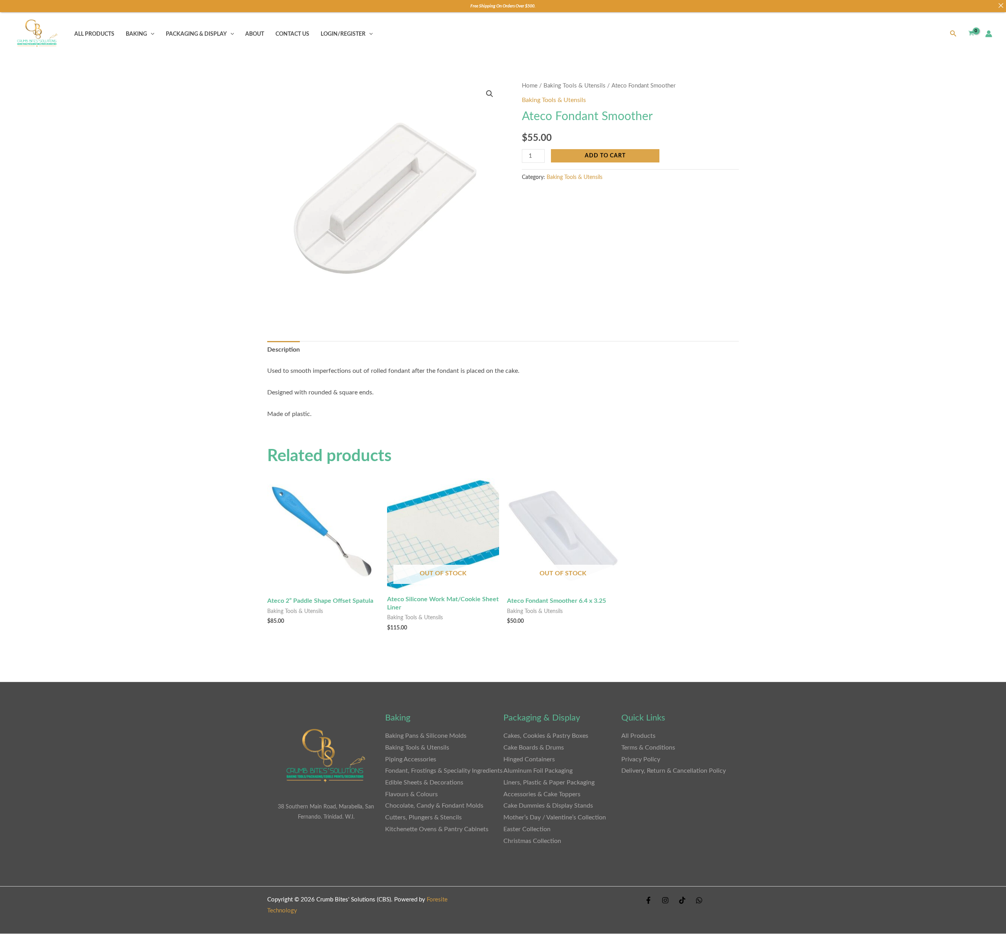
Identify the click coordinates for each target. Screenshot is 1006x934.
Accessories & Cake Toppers (541, 794)
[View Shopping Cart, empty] (971, 34)
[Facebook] (648, 900)
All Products (94, 34)
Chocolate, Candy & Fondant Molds (434, 806)
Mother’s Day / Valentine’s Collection (554, 817)
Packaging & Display (196, 34)
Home (530, 86)
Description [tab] (283, 350)
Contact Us (292, 34)
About (254, 34)
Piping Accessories (410, 759)
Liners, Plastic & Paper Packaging (549, 782)
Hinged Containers (529, 759)
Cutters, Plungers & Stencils (423, 817)
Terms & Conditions (648, 747)
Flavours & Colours (411, 794)
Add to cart (605, 156)
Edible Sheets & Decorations (424, 782)
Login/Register (343, 34)
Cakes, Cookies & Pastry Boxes (545, 736)
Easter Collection (527, 829)
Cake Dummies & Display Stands (548, 806)
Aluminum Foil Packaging (538, 771)
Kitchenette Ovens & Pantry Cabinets (437, 829)
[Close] (1000, 5)
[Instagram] (665, 900)
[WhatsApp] (699, 900)
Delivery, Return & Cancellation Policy (673, 771)
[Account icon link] (988, 33)
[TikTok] (682, 900)
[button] (150, 34)
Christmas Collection (532, 841)
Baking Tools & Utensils (574, 86)
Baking (136, 34)
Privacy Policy (640, 759)
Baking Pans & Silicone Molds (425, 736)
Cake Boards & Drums (533, 747)
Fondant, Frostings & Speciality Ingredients (444, 771)
